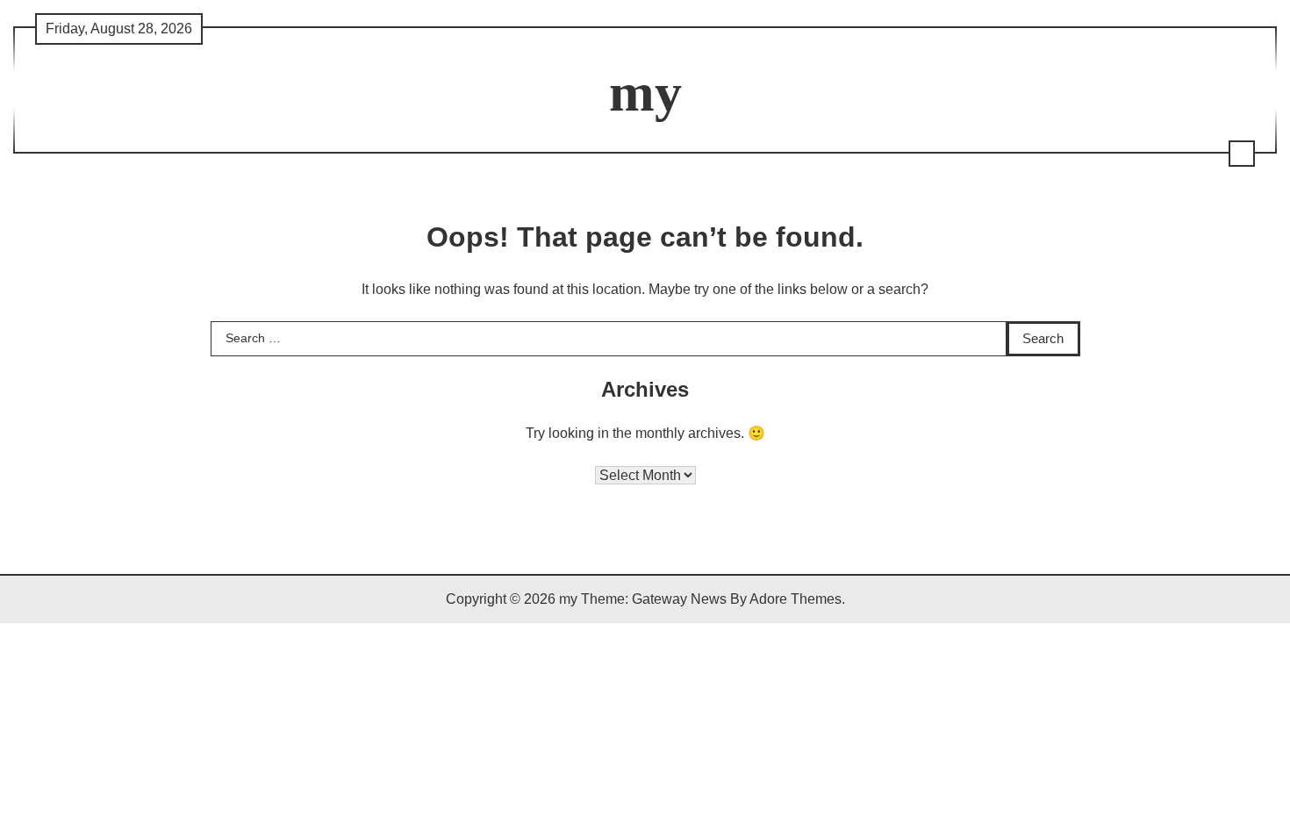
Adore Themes (795, 599)
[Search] (1242, 153)
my (645, 92)
